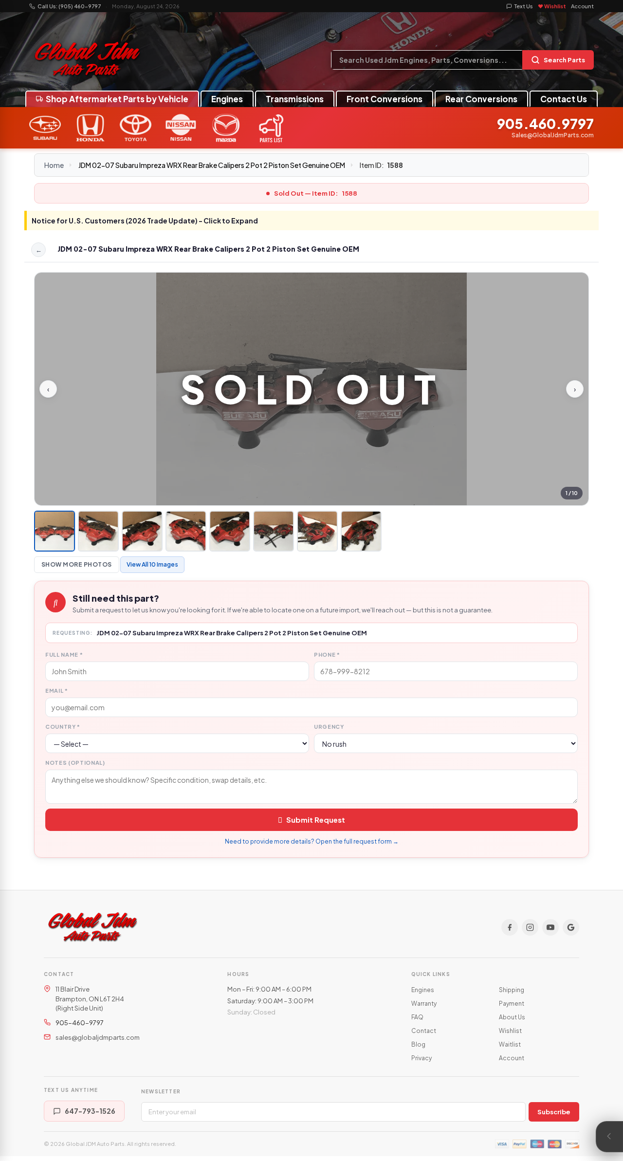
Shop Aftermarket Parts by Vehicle (117, 98)
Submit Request (315, 819)
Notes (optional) (75, 762)
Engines (227, 98)
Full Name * (64, 654)
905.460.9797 (545, 123)
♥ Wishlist (552, 6)
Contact (423, 1030)
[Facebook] (509, 927)
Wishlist (510, 1030)
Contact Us (563, 98)
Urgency (329, 726)
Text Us (523, 6)
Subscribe (553, 1112)
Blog (418, 1044)
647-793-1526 (90, 1110)
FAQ (417, 1017)
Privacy (421, 1058)
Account (582, 6)
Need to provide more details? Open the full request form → (312, 841)
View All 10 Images (152, 564)
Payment (511, 1003)
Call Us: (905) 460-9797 (69, 6)
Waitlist (510, 1044)
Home (54, 165)
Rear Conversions (481, 98)
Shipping (511, 990)
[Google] (571, 927)
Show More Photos (76, 564)
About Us (512, 1017)
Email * (56, 690)
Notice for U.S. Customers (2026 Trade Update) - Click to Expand (145, 220)
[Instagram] (530, 927)
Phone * (327, 654)
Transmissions (295, 98)
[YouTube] (550, 927)
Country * (62, 726)
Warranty (424, 1003)
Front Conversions (384, 98)
